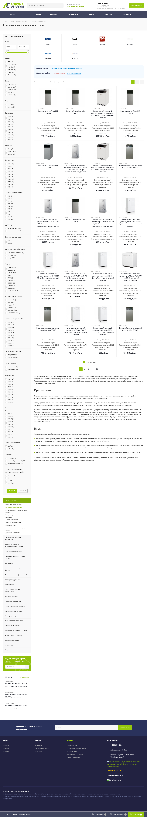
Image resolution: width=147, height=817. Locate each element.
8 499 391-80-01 (103, 3)
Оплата (38, 740)
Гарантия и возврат (42, 748)
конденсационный (74, 73)
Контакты (38, 751)
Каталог (70, 740)
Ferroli (75, 45)
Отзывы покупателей (114, 770)
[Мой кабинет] (140, 14)
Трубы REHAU (72, 751)
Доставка (38, 745)
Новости (6, 745)
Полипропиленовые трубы (76, 748)
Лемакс (102, 45)
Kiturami (48, 59)
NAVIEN (75, 59)
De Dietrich (129, 45)
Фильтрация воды (73, 757)
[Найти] (60, 5)
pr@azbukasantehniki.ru (75, 6)
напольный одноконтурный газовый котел (66, 68)
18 (97, 369)
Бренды (6, 751)
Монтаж (6, 748)
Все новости (24, 677)
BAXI (48, 45)
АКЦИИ (6, 740)
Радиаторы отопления (75, 754)
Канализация (72, 745)
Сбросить (23, 490)
